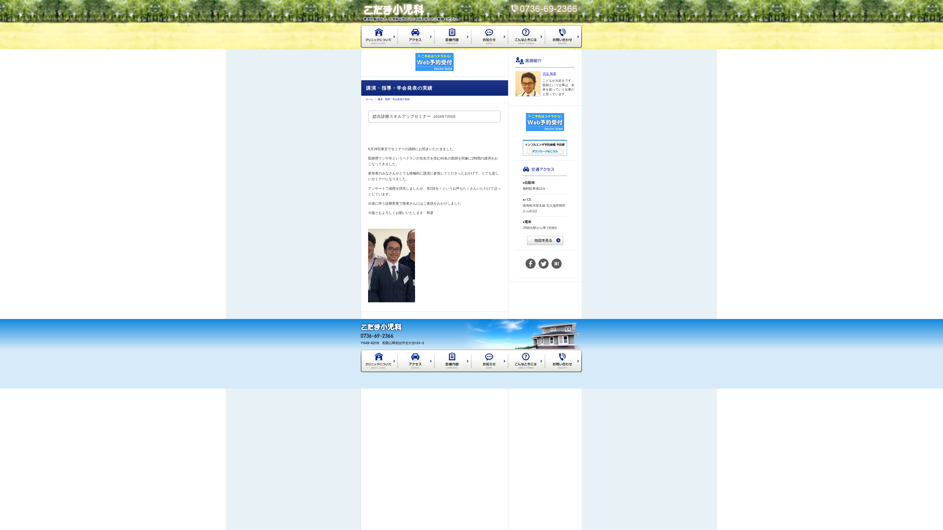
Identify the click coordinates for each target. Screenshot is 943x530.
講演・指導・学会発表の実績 (394, 99)
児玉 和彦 (549, 74)
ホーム (369, 99)
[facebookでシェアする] (531, 267)
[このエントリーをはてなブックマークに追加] (557, 267)
